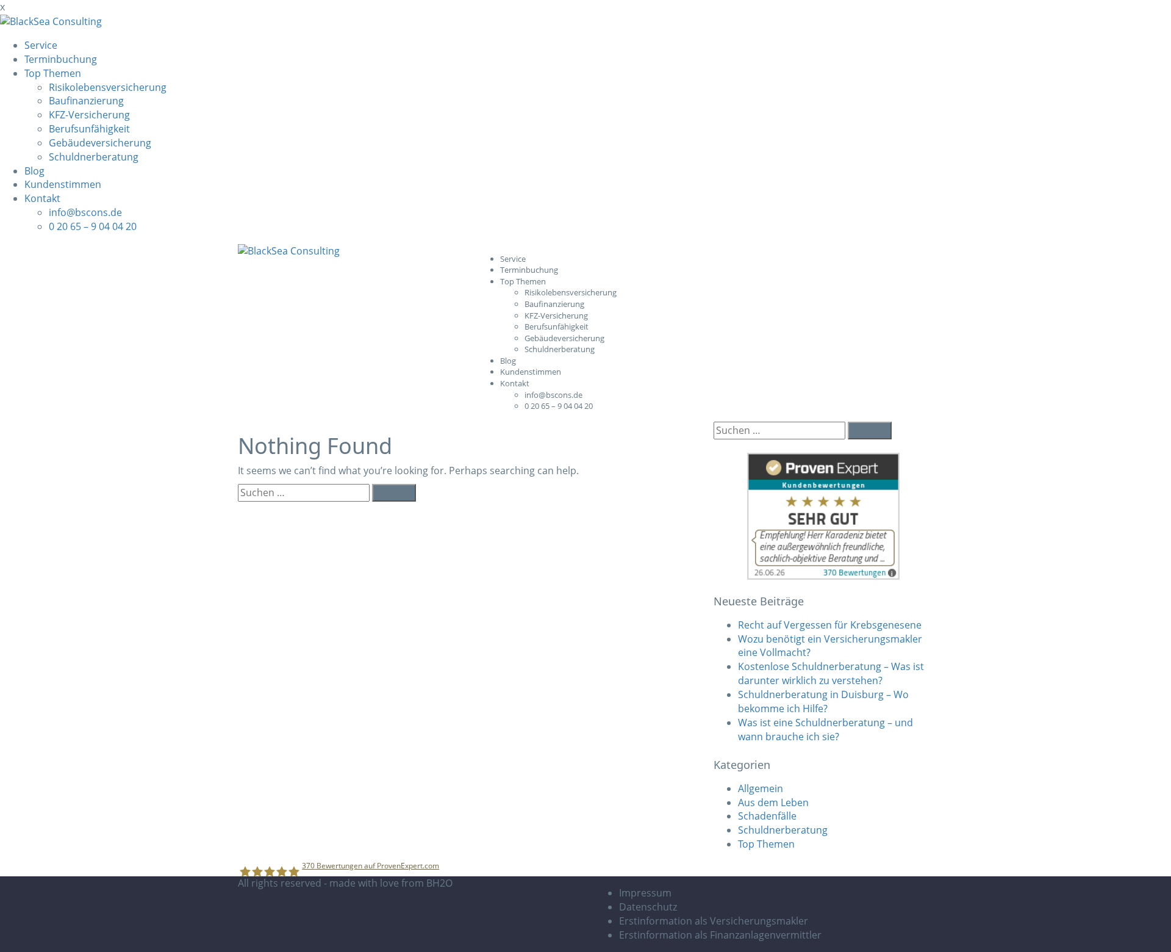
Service (40, 45)
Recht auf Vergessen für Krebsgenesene (830, 625)
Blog (34, 171)
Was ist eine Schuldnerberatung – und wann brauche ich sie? (825, 729)
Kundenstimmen (62, 184)
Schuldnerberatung (93, 157)
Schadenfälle (767, 816)
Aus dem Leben (773, 802)
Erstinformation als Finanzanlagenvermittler (720, 935)
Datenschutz (648, 907)
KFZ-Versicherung (89, 114)
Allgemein (760, 788)
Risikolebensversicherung (108, 87)
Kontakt (42, 198)
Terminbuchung (60, 59)
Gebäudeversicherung (100, 143)
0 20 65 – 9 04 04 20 (93, 226)
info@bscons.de (85, 212)
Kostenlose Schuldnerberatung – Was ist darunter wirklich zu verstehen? (831, 673)
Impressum (645, 893)
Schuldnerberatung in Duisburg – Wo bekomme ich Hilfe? (823, 701)
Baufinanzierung (86, 100)
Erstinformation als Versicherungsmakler (713, 921)
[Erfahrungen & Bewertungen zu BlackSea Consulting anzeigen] (823, 515)
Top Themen (52, 73)
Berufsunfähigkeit (89, 128)
